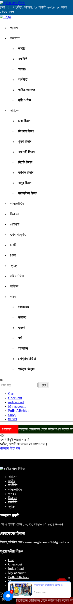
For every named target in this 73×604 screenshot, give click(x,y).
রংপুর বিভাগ (24, 183)
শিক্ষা (13, 255)
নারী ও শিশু (24, 100)
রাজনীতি (22, 59)
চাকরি (13, 245)
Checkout (15, 398)
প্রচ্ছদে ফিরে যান (10, 448)
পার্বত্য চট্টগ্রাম (26, 369)
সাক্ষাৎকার (23, 307)
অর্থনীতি (22, 79)
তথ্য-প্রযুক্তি (18, 235)
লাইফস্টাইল (17, 276)
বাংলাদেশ (15, 38)
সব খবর (12, 419)
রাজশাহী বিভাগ (26, 152)
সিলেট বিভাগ (25, 162)
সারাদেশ (14, 110)
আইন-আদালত (26, 90)
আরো (13, 297)
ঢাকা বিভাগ (24, 121)
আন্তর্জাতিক (17, 204)
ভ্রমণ (21, 328)
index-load (16, 402)
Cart (11, 394)
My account (17, 406)
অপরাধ (22, 69)
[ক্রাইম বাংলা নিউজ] (12, 3)
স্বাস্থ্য (13, 266)
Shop (12, 415)
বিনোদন (14, 214)
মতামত (22, 317)
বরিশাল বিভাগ (25, 173)
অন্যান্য (23, 348)
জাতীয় (21, 48)
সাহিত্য (14, 286)
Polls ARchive (18, 411)
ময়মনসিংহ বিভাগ (27, 193)
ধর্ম (19, 338)
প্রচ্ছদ (14, 28)
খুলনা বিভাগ (24, 141)
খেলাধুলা (14, 224)
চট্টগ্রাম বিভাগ (26, 131)
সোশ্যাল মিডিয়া (27, 359)
